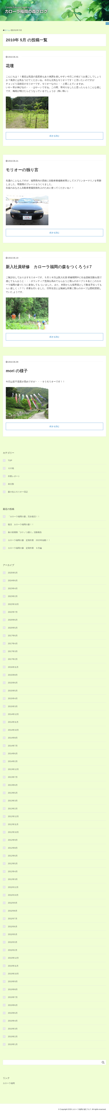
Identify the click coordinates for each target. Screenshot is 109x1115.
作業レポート (14, 476)
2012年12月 (13, 816)
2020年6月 (13, 620)
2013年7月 (13, 777)
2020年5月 (13, 628)
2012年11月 (13, 824)
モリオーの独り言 (22, 170)
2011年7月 (12, 918)
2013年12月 (13, 769)
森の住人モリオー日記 (18, 492)
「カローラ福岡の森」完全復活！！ (24, 516)
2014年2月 (13, 761)
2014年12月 (13, 714)
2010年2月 (13, 1036)
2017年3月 (13, 651)
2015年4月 (13, 698)
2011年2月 (12, 950)
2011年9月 (12, 903)
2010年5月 (13, 1013)
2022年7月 (13, 612)
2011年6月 (12, 926)
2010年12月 (13, 958)
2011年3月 (12, 942)
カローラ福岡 (9, 1083)
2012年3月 (13, 879)
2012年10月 (13, 832)
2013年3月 (13, 800)
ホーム (7, 30)
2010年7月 (13, 997)
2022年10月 (13, 604)
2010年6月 (13, 1005)
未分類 (11, 484)
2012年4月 (13, 871)
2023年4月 (13, 588)
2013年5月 (13, 793)
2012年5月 (13, 863)
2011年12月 (13, 887)
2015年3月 (13, 706)
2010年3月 (13, 1029)
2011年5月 (12, 934)
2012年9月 (13, 840)
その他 (11, 468)
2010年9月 (13, 981)
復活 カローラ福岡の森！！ (21, 524)
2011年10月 (13, 895)
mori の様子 (17, 371)
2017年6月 (13, 635)
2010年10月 (13, 974)
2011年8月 (12, 911)
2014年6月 (13, 753)
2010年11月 (13, 966)
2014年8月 (13, 738)
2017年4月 (13, 643)
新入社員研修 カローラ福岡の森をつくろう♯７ (49, 267)
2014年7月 (13, 746)
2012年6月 (13, 856)
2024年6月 (13, 580)
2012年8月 (13, 848)
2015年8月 (13, 675)
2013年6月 (13, 785)
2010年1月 (13, 1044)
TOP (10, 460)
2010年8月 (13, 989)
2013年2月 (13, 808)
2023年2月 (13, 596)
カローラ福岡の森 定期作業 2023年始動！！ (29, 540)
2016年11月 (13, 667)
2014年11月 (13, 722)
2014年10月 (13, 730)
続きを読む (54, 136)
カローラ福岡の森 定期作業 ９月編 (25, 548)
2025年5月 (13, 573)
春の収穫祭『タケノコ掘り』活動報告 (25, 532)
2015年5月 (13, 690)
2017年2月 (13, 659)
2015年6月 (13, 683)
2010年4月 (13, 1021)
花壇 (10, 66)
